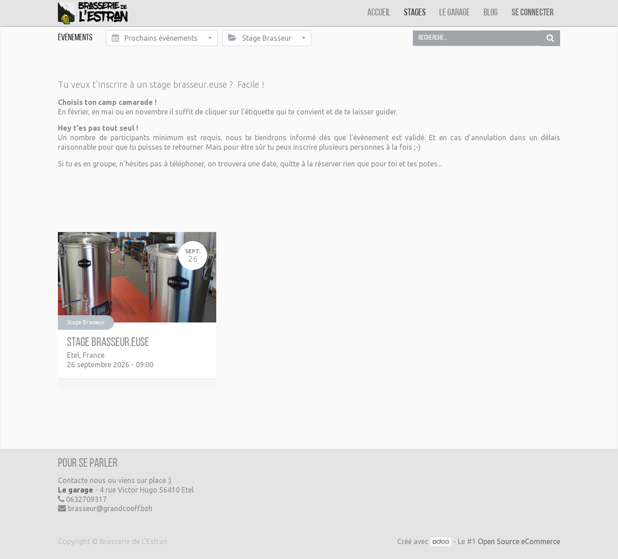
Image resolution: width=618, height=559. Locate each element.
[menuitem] (379, 13)
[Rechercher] (550, 38)
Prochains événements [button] (161, 38)
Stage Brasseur (86, 322)
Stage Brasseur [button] (266, 38)
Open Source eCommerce (519, 541)
